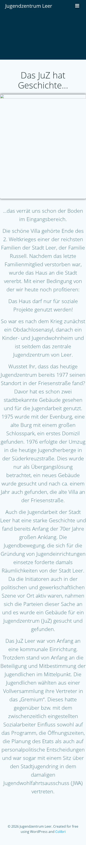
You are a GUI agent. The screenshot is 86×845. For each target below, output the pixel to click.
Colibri (60, 831)
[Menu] (77, 5)
